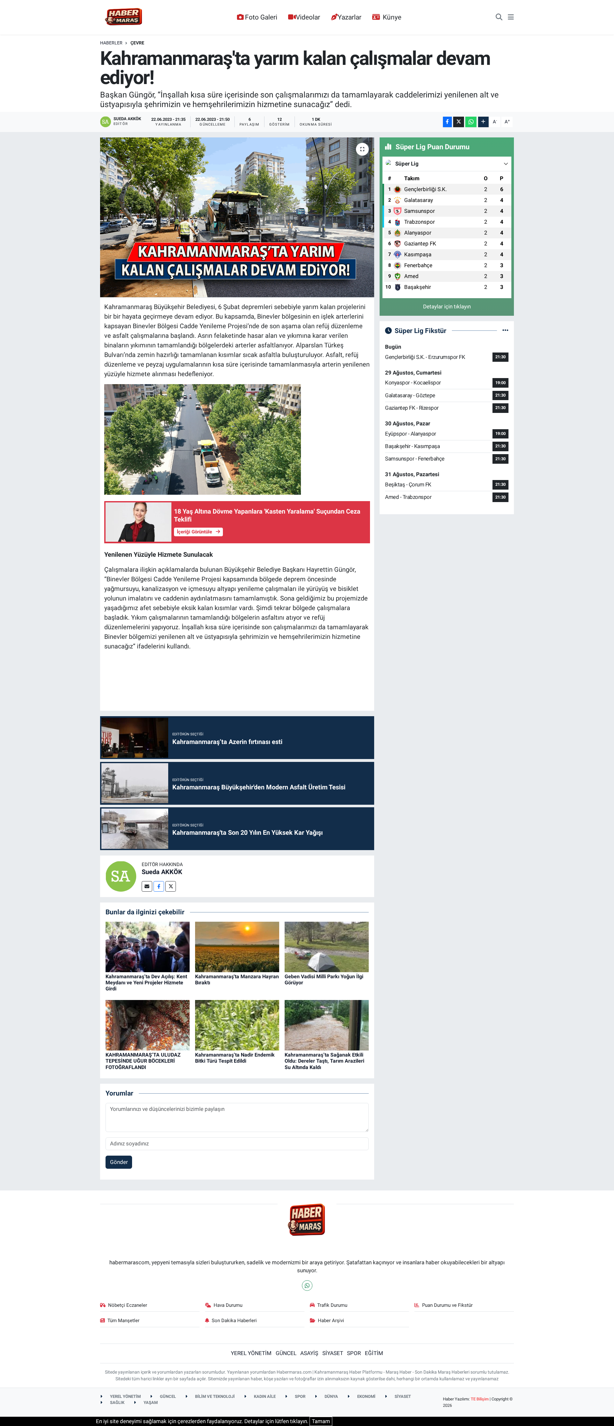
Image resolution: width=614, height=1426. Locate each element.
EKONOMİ (365, 1396)
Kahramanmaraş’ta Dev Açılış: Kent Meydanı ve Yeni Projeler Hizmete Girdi (146, 982)
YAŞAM (150, 1402)
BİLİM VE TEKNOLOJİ (214, 1396)
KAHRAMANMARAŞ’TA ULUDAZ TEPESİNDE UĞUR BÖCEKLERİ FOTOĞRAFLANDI (143, 1061)
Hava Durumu (228, 1305)
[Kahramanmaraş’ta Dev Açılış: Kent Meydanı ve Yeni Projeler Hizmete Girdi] (148, 946)
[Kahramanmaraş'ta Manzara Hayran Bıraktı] (237, 946)
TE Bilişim (480, 1399)
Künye (392, 17)
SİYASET (332, 1353)
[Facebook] (159, 886)
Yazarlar (349, 17)
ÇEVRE (137, 42)
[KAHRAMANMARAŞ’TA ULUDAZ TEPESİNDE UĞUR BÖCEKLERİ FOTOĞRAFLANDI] (148, 1025)
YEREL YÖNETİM (251, 1353)
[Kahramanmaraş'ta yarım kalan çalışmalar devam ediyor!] (237, 217)
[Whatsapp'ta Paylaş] (470, 122)
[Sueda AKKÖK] (121, 876)
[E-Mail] (147, 886)
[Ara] (499, 17)
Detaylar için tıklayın (447, 306)
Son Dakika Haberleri (234, 1320)
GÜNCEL (286, 1353)
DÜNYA (331, 1396)
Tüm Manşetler (123, 1320)
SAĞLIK (116, 1402)
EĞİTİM (374, 1353)
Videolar (308, 17)
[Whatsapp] (307, 1285)
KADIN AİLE (264, 1396)
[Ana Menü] (511, 17)
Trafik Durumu (332, 1305)
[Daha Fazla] (483, 122)
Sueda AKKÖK (162, 872)
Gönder (119, 1162)
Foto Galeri (261, 17)
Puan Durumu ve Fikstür (447, 1305)
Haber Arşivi (331, 1320)
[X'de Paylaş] (458, 122)
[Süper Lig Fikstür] (505, 330)
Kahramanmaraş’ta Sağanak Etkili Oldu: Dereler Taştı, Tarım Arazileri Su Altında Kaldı (324, 1061)
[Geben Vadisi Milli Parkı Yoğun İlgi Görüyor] (327, 946)
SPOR (354, 1353)
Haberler (111, 42)
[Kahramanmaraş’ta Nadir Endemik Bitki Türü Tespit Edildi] (237, 1025)
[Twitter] (170, 886)
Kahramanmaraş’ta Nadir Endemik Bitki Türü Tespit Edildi (235, 1058)
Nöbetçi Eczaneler (127, 1305)
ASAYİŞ (309, 1353)
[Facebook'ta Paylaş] (447, 122)
